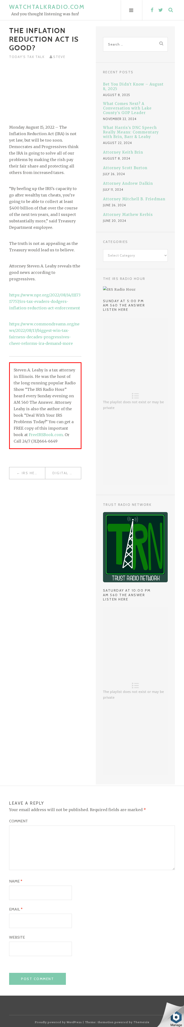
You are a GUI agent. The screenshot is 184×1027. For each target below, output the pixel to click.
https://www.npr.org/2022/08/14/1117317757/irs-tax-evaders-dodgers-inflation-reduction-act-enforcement (44, 301)
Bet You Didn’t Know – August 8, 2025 (133, 86)
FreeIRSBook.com (46, 434)
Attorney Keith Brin (123, 152)
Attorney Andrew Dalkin (128, 183)
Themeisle (141, 1022)
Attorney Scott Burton (125, 168)
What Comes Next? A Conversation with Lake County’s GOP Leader (127, 108)
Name (15, 881)
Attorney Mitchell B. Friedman (134, 199)
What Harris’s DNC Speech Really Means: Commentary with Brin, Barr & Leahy (131, 132)
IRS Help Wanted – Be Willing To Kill (33, 473)
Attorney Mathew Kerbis (128, 214)
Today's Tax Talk (27, 57)
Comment (18, 821)
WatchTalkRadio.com (47, 6)
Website (17, 937)
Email (16, 909)
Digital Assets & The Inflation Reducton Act (66, 473)
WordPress (74, 1022)
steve (59, 57)
